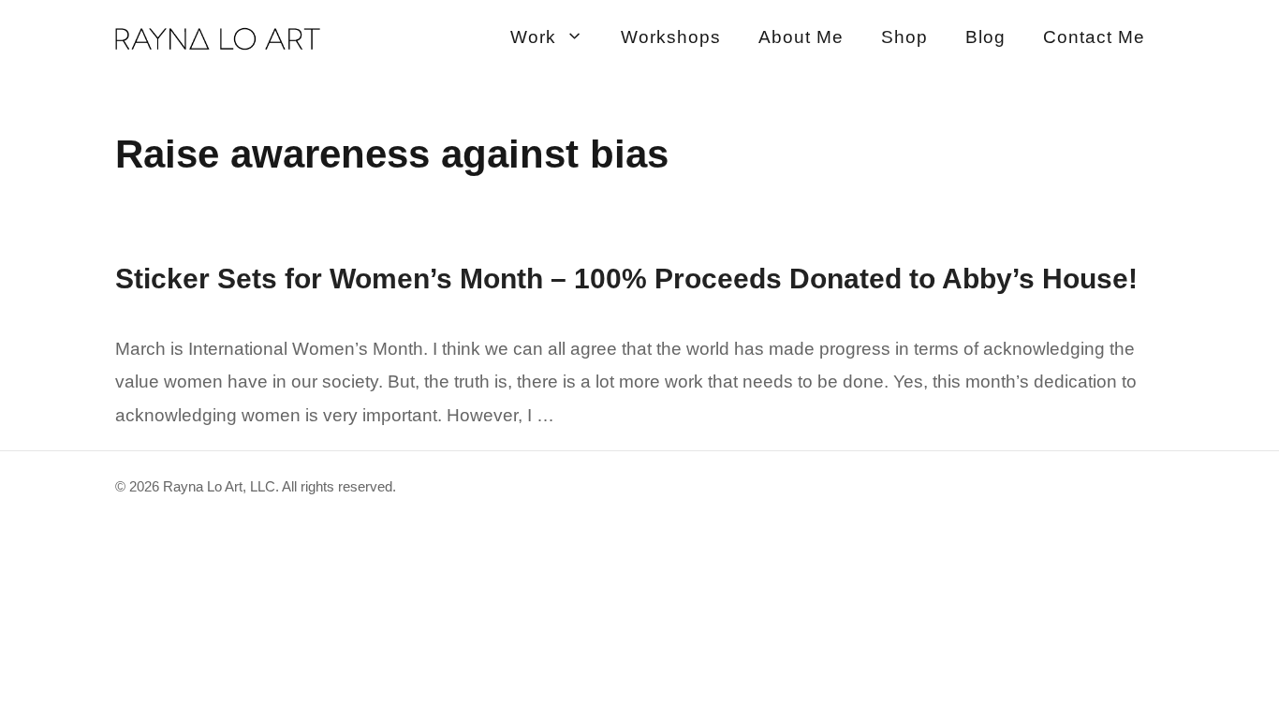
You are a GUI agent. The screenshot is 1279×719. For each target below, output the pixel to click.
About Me (801, 37)
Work (533, 37)
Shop (904, 37)
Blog (985, 37)
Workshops (671, 37)
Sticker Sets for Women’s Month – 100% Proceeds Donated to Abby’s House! (626, 278)
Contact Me (1094, 37)
